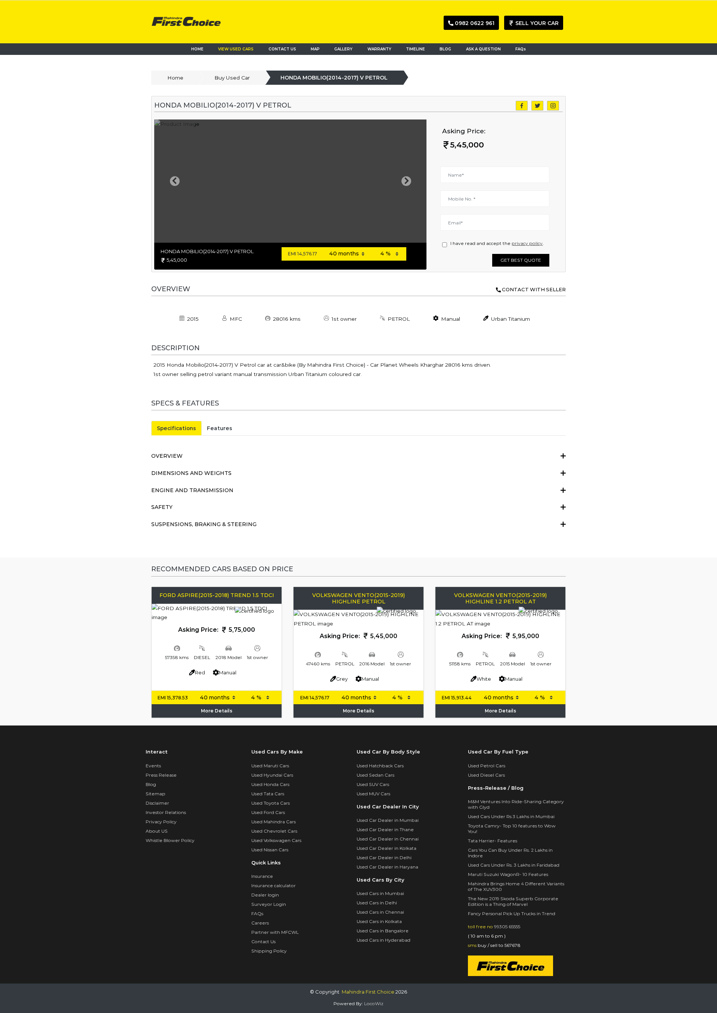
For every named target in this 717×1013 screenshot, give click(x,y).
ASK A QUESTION (483, 49)
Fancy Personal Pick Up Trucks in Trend (511, 913)
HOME (197, 49)
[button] (174, 181)
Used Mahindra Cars (273, 821)
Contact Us (263, 941)
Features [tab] (219, 428)
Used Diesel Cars (486, 775)
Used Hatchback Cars (380, 765)
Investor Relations (166, 812)
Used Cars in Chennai (380, 912)
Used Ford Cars (268, 812)
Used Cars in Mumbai (380, 893)
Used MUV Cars (373, 793)
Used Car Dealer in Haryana (387, 867)
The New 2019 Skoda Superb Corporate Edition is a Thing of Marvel (513, 901)
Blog (151, 784)
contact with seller (534, 289)
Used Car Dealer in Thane (385, 829)
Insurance (262, 876)
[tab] (358, 456)
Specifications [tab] (176, 428)
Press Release (161, 775)
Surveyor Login (268, 904)
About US (157, 831)
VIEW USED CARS (236, 49)
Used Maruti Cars (270, 765)
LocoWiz (374, 1003)
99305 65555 (507, 926)
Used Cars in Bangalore (383, 930)
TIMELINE (415, 49)
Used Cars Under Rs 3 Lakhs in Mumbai (511, 816)
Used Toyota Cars (270, 803)
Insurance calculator (273, 885)
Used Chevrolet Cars (274, 831)
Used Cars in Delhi (377, 902)
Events (153, 765)
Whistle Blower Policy (170, 840)
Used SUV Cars (373, 784)
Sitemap (155, 793)
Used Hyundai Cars (272, 775)
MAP (317, 49)
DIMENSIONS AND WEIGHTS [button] (191, 473)
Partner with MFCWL (275, 932)
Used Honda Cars (270, 784)
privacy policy (527, 243)
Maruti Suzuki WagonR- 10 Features (508, 874)
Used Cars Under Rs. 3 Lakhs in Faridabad (513, 865)
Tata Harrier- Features (492, 840)
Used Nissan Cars (269, 849)
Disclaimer (157, 803)
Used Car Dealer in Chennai (388, 839)
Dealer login (265, 895)
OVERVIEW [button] (167, 456)
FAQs (520, 49)
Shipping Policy (269, 951)
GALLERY (343, 49)
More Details (216, 711)
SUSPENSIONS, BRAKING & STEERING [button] (204, 524)
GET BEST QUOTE (520, 260)
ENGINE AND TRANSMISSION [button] (192, 490)
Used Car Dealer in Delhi (384, 857)
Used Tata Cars (267, 793)
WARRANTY (379, 49)
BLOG (445, 49)
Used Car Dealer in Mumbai (388, 820)
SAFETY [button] (162, 507)
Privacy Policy (161, 821)
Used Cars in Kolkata (379, 921)
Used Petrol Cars (486, 765)
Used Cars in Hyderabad (383, 940)
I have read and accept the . (496, 243)
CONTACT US (282, 49)
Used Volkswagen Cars (276, 840)
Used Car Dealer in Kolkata (386, 848)
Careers (260, 923)
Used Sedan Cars (375, 775)
